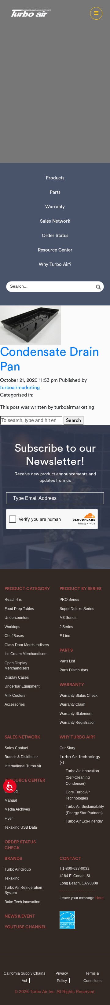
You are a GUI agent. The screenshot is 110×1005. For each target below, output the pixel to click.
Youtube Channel (25, 927)
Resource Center (55, 250)
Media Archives (17, 809)
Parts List (67, 661)
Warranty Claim (72, 704)
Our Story (67, 748)
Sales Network (55, 221)
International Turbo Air (23, 766)
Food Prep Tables (19, 609)
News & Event (20, 916)
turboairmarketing (20, 387)
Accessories (15, 704)
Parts (55, 192)
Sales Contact (16, 748)
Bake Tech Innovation (22, 902)
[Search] (99, 287)
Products (55, 178)
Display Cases (17, 677)
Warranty (55, 207)
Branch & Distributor (21, 757)
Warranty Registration (78, 722)
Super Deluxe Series (77, 609)
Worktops (12, 627)
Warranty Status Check (78, 695)
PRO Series (69, 599)
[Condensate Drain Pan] (30, 324)
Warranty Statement (76, 714)
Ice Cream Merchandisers (26, 654)
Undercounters (17, 618)
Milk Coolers (15, 695)
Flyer (9, 818)
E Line (65, 636)
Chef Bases (14, 636)
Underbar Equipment (22, 686)
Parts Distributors (74, 670)
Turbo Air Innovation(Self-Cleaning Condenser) (82, 777)
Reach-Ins (13, 599)
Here (99, 898)
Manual (11, 800)
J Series (66, 627)
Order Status (55, 235)
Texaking (12, 878)
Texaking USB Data (21, 827)
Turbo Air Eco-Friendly (84, 821)
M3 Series (68, 618)
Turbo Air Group (18, 869)
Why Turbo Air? (55, 264)
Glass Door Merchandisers (27, 645)
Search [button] (73, 420)
